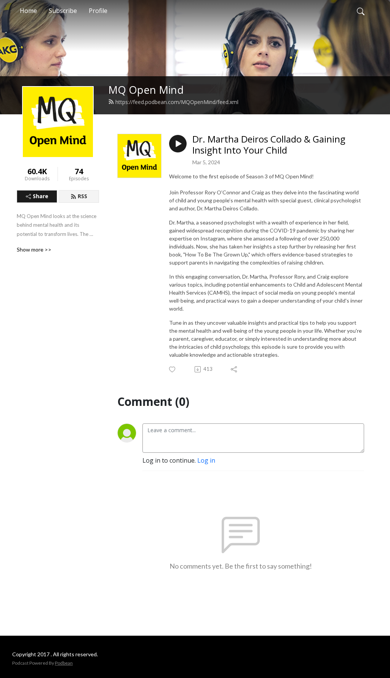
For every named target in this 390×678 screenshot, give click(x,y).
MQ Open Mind (146, 90)
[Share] (234, 369)
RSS (82, 196)
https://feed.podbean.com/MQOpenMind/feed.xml (176, 102)
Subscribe (63, 10)
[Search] (361, 10)
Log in (206, 460)
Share (40, 196)
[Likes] (172, 369)
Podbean (64, 663)
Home (28, 10)
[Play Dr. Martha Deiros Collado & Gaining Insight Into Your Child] (178, 143)
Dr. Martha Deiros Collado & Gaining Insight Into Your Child (268, 145)
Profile (98, 10)
